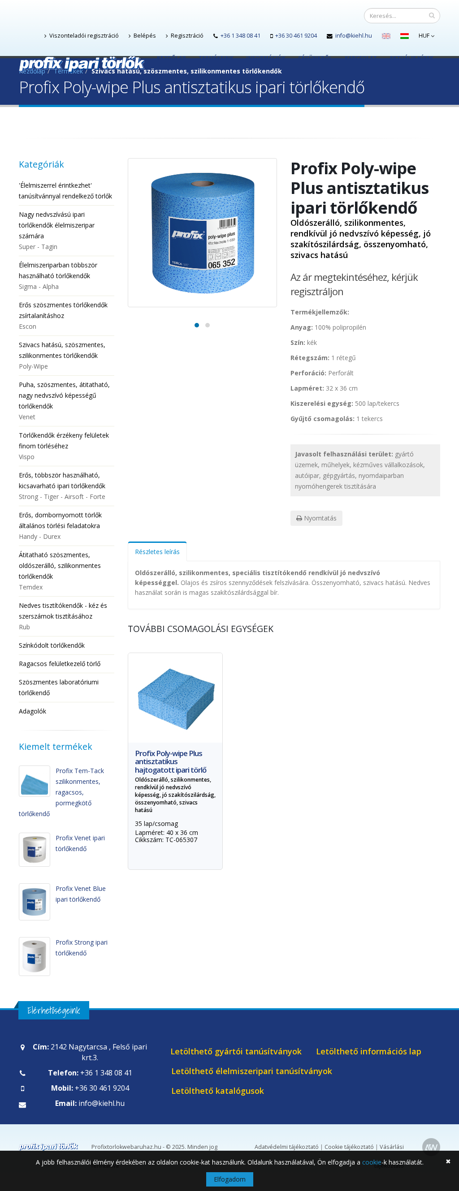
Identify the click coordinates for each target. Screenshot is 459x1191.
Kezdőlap (171, 58)
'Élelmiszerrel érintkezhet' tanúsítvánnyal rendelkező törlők (65, 190)
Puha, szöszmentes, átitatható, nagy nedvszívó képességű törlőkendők (64, 400)
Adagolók (32, 711)
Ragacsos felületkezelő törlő (59, 663)
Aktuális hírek (411, 58)
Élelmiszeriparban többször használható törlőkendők (58, 276)
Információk (266, 58)
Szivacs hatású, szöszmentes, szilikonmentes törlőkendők (62, 355)
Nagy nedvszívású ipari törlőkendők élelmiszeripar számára (57, 230)
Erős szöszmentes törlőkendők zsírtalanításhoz (63, 316)
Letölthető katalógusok (217, 1090)
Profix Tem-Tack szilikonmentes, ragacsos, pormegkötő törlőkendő (61, 792)
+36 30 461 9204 (296, 35)
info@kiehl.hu (353, 35)
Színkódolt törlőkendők (52, 645)
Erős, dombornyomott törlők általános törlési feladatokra (60, 526)
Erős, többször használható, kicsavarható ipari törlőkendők (62, 486)
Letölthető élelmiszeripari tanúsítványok (251, 1071)
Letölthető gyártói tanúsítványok (236, 1051)
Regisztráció (186, 35)
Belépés (144, 35)
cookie (371, 1162)
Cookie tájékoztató (349, 1147)
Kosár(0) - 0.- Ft (188, 76)
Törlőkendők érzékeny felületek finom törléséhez (64, 446)
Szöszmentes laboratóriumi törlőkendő (59, 687)
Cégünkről (315, 58)
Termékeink (216, 58)
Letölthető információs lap (368, 1051)
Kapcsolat (361, 58)
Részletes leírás (157, 551)
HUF (425, 35)
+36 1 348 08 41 (240, 35)
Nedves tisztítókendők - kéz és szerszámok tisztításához (63, 616)
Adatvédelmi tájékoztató (287, 1147)
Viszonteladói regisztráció (83, 35)
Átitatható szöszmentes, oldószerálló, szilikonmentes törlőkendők (60, 570)
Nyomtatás (319, 518)
